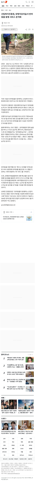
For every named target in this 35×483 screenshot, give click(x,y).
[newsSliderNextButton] (32, 354)
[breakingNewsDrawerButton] (29, 2)
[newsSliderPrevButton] (28, 354)
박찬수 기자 (7, 23)
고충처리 (30, 459)
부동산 (13, 445)
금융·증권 (30, 442)
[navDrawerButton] (32, 2)
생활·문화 (4, 448)
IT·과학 (22, 445)
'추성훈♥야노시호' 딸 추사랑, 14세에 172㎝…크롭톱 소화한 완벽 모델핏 (16, 367)
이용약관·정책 (22, 459)
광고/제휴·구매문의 (13, 459)
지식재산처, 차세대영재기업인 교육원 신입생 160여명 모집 (13, 218)
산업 (4, 445)
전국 (2, 10)
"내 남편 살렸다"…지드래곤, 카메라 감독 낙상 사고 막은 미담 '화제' (16, 389)
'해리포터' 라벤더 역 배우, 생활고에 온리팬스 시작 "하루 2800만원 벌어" (15, 359)
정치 (4, 438)
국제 (31, 438)
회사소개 (5, 459)
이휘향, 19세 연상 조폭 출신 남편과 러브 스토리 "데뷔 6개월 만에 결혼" (16, 374)
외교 (13, 442)
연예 (2, 398)
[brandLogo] (4, 1)
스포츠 (3, 418)
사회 (13, 438)
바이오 (30, 445)
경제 (22, 438)
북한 (22, 442)
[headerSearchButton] (26, 2)
